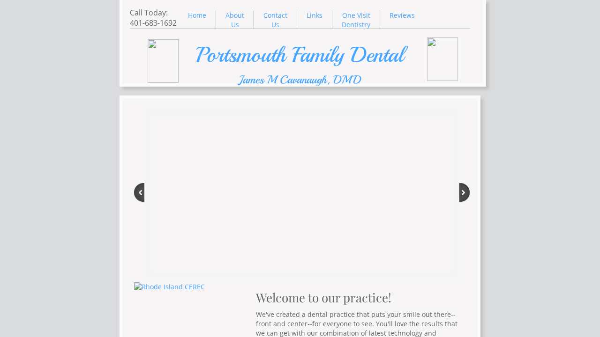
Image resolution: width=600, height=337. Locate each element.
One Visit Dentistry (356, 20)
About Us (234, 20)
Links (314, 15)
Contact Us (275, 20)
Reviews (402, 15)
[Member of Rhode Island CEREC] (169, 286)
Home (197, 15)
